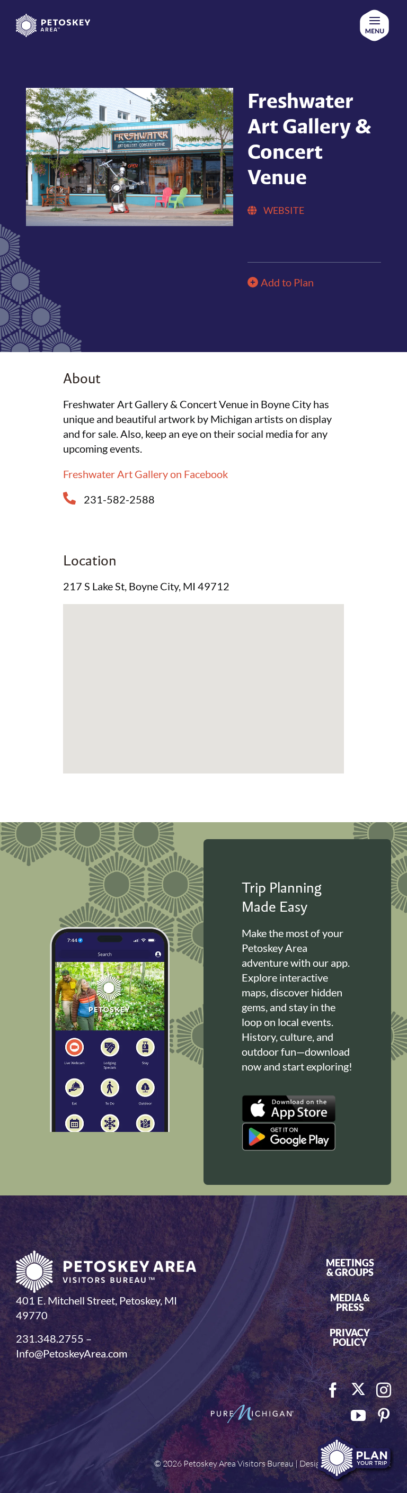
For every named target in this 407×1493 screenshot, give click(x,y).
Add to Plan (287, 282)
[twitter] (358, 1389)
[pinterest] (383, 1415)
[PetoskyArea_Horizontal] (53, 19)
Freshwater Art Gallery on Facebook (145, 473)
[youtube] (358, 1415)
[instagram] (383, 1390)
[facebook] (332, 1390)
